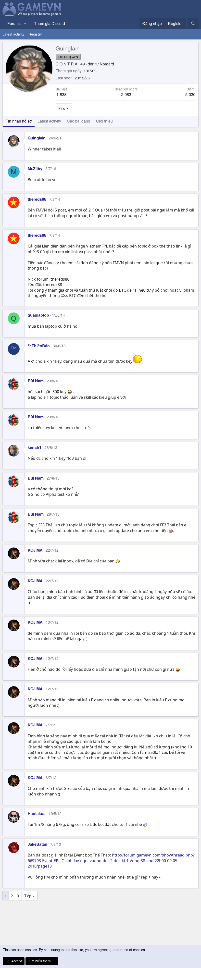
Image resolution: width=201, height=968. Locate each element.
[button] (25, 23)
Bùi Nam (36, 381)
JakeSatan (37, 844)
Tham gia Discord (49, 23)
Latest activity (13, 34)
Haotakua (37, 813)
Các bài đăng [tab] (78, 121)
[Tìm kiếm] (193, 23)
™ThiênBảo (39, 345)
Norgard (107, 64)
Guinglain (37, 138)
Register (35, 34)
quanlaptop (38, 315)
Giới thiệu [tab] (104, 121)
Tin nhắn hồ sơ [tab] (19, 121)
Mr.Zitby (35, 168)
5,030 (190, 94)
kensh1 (34, 447)
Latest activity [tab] (49, 121)
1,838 (61, 94)
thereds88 (37, 199)
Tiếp (27, 895)
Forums (14, 23)
